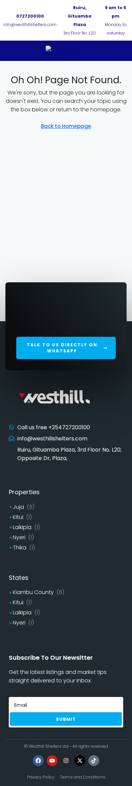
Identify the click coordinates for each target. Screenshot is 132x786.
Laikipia (22, 527)
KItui (18, 517)
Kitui (18, 602)
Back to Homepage (66, 126)
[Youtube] (52, 760)
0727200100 (30, 16)
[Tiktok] (93, 760)
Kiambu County (33, 592)
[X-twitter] (79, 760)
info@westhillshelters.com (30, 24)
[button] (65, 348)
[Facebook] (38, 760)
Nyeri (19, 537)
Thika (19, 547)
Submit (66, 719)
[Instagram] (66, 760)
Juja (18, 507)
